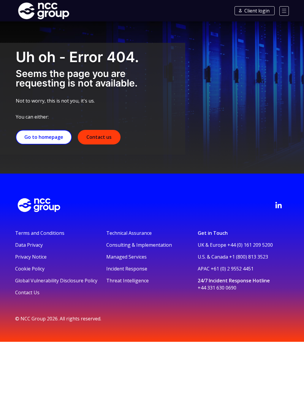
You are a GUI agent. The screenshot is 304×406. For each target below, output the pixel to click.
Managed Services (126, 257)
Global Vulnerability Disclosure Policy (56, 280)
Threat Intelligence (127, 280)
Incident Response (126, 268)
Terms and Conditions (39, 233)
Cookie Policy (30, 268)
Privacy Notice (31, 257)
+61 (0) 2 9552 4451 (232, 268)
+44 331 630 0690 (217, 287)
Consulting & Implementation (139, 245)
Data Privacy (29, 245)
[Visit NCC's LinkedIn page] (278, 205)
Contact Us (27, 292)
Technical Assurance (129, 233)
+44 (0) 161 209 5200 (250, 245)
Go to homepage (43, 137)
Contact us (99, 137)
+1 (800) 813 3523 (248, 257)
